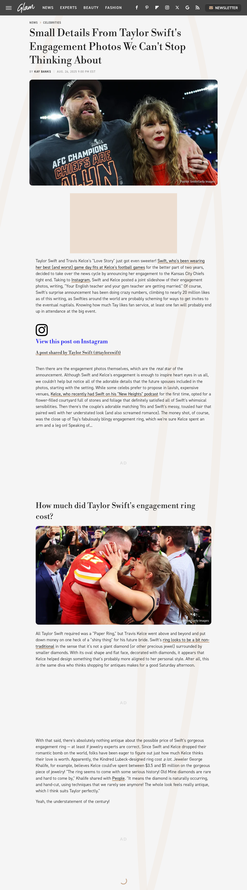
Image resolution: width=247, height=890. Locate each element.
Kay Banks (42, 72)
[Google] (187, 9)
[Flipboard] (157, 9)
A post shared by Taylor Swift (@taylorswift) (78, 352)
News (48, 7)
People (118, 778)
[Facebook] (136, 9)
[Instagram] (167, 9)
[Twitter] (177, 9)
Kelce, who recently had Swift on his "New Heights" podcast (104, 394)
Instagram (80, 280)
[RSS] (197, 9)
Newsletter (226, 7)
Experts (68, 7)
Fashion (113, 7)
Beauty (91, 7)
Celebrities (52, 22)
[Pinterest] (147, 9)
